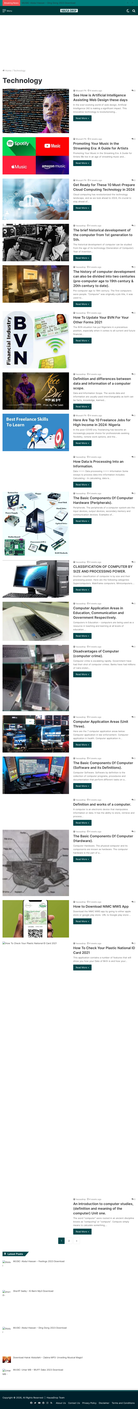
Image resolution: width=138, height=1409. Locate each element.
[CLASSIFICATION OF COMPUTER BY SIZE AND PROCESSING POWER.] (36, 579)
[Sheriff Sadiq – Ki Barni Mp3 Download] (7, 1306)
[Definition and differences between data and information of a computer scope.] (36, 391)
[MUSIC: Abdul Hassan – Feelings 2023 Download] (7, 1272)
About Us (61, 1403)
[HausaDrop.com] (69, 10)
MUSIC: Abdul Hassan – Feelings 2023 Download (38, 1261)
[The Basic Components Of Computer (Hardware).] (36, 863)
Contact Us (74, 1403)
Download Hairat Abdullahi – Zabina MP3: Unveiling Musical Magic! (48, 1357)
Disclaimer (104, 1403)
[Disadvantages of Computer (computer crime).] (36, 678)
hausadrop (81, 225)
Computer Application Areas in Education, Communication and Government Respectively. (98, 613)
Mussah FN (81, 90)
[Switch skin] (128, 12)
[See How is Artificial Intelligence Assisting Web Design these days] (36, 111)
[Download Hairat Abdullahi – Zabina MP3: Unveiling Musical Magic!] (7, 1360)
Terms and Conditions (123, 1403)
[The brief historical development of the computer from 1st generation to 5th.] (36, 242)
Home (8, 70)
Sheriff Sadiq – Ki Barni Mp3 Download (33, 1291)
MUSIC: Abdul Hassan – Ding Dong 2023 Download (40, 1327)
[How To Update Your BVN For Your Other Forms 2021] (36, 339)
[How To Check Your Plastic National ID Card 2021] (36, 1067)
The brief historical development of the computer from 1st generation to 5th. (102, 235)
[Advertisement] (69, 41)
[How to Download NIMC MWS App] (36, 919)
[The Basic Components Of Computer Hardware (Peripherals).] (36, 524)
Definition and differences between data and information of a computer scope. (102, 383)
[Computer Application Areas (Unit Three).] (36, 734)
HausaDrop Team (55, 1397)
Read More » (82, 118)
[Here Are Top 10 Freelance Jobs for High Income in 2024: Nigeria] (36, 432)
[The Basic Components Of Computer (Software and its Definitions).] (36, 775)
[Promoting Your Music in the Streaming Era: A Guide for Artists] (36, 155)
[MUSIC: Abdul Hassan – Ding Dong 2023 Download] (7, 1339)
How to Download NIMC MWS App (101, 906)
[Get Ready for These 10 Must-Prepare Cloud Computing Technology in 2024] (36, 199)
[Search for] (133, 12)
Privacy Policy (89, 1403)
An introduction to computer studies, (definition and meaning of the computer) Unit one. (103, 1208)
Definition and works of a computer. (102, 804)
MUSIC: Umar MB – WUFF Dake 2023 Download (38, 1369)
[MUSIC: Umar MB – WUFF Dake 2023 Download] (7, 1376)
